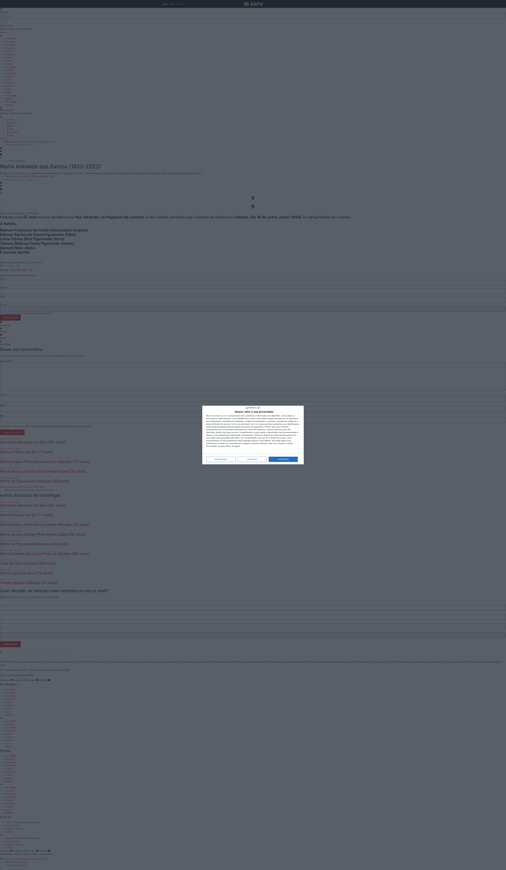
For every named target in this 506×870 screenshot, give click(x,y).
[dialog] (253, 435)
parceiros (224, 416)
